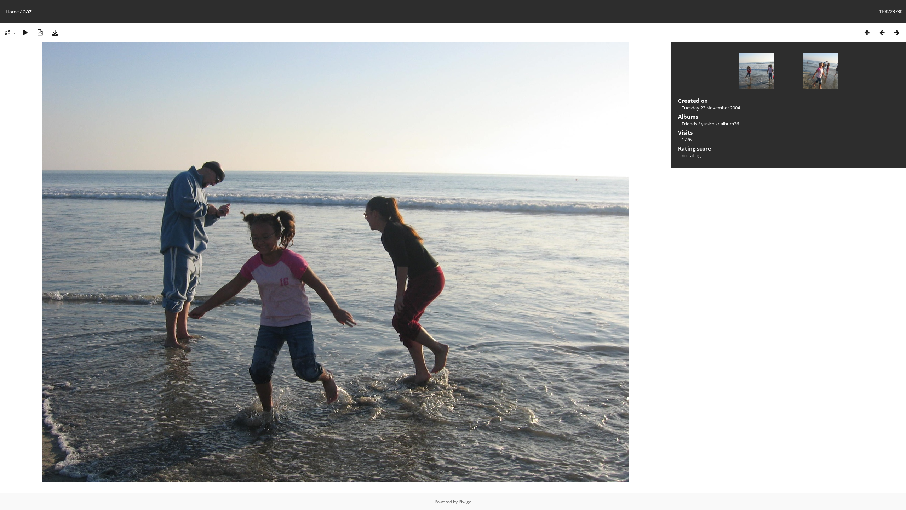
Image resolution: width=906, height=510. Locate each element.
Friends (689, 123)
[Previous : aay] (882, 32)
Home (12, 11)
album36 (730, 123)
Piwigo (465, 502)
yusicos (709, 123)
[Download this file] (54, 32)
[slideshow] (25, 32)
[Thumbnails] (867, 32)
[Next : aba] (896, 32)
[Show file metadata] (40, 32)
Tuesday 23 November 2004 (711, 107)
